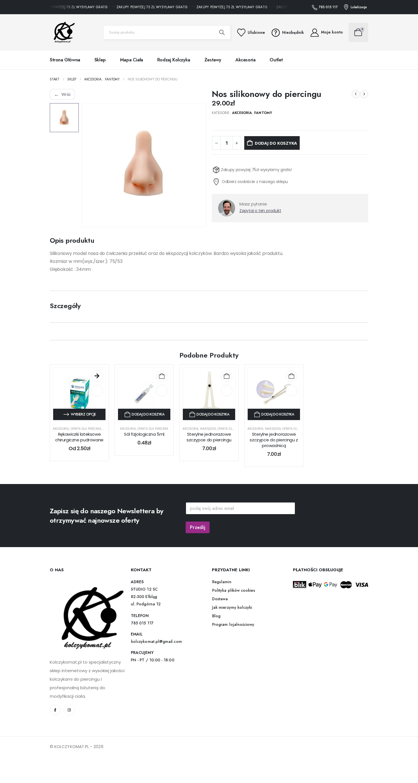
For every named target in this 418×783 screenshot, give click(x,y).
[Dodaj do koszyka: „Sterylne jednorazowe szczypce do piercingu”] (226, 379)
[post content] (79, 397)
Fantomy (263, 112)
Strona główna (65, 60)
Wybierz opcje (83, 417)
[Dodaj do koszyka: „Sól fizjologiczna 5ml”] (161, 379)
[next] (364, 94)
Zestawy (212, 60)
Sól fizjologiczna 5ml (144, 438)
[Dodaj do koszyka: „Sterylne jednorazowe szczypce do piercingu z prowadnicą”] (291, 379)
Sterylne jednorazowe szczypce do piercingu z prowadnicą (274, 443)
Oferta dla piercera (86, 432)
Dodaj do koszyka (276, 143)
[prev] (356, 94)
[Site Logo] (62, 32)
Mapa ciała (131, 60)
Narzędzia (208, 432)
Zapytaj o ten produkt (260, 221)
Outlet (276, 60)
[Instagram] (69, 713)
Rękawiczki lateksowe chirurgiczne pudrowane (79, 440)
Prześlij (197, 530)
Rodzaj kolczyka (173, 60)
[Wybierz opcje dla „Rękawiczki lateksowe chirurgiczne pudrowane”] (97, 379)
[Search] (222, 32)
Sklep (100, 60)
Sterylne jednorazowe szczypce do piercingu (209, 440)
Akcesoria (245, 60)
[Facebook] (55, 713)
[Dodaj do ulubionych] (97, 394)
